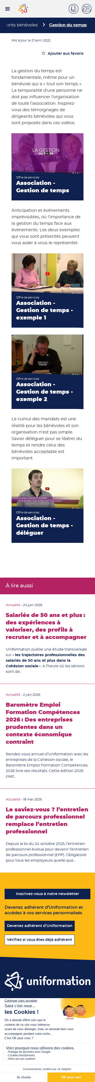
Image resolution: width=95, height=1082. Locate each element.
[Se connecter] (88, 9)
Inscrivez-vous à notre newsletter (47, 894)
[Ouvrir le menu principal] (7, 9)
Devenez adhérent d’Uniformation (39, 926)
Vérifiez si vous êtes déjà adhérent (39, 940)
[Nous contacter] (75, 8)
